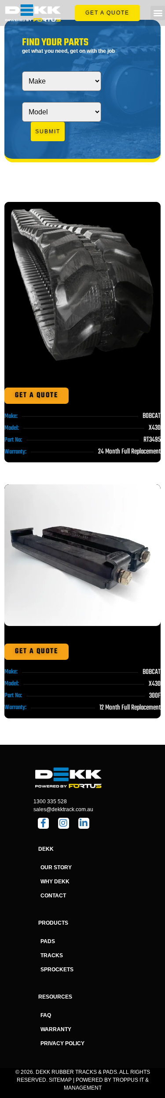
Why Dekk (55, 881)
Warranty (55, 1029)
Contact (53, 896)
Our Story (56, 867)
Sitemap (60, 1080)
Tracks (51, 955)
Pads (47, 941)
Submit (47, 131)
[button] (157, 13)
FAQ (45, 1015)
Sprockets (56, 969)
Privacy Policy (62, 1043)
